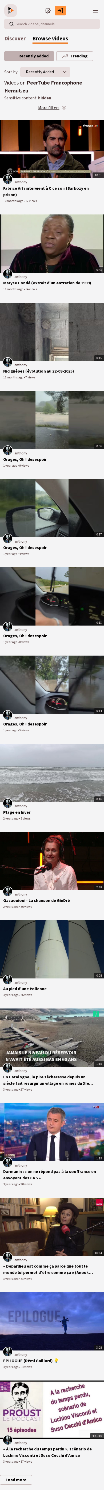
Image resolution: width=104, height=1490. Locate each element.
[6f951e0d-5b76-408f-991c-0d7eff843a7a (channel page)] (7, 179)
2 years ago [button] (11, 818)
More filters (48, 108)
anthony (20, 182)
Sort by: (11, 72)
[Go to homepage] (11, 10)
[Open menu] (95, 10)
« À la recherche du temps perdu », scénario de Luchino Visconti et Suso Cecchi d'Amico (47, 1452)
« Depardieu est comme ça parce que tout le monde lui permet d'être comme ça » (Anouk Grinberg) (46, 1269)
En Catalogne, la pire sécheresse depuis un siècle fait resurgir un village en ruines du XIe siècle (46, 1080)
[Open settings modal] (47, 10)
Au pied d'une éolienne (25, 989)
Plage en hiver (16, 812)
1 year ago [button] (10, 465)
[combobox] (40, 72)
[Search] (11, 24)
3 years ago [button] (11, 995)
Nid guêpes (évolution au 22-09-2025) (38, 371)
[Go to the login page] (60, 10)
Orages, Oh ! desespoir (25, 459)
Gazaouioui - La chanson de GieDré (36, 901)
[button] (64, 72)
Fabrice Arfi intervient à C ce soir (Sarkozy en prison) (46, 191)
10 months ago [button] (13, 201)
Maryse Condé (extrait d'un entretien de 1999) (47, 283)
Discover (15, 39)
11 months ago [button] (13, 289)
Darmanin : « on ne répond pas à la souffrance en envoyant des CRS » (49, 1175)
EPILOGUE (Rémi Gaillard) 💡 (31, 1361)
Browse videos (50, 39)
